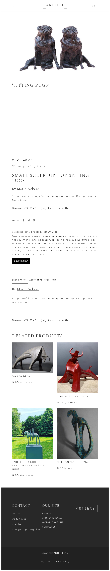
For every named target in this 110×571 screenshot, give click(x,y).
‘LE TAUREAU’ (22, 375)
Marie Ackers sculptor (55, 251)
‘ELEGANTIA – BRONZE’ (73, 461)
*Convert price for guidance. (29, 166)
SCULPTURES (50, 232)
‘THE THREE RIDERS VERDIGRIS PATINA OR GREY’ (28, 465)
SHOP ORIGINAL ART (53, 518)
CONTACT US (49, 527)
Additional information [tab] (43, 280)
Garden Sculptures (50, 247)
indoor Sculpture (75, 247)
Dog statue (34, 244)
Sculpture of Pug (33, 254)
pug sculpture (80, 251)
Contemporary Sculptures (73, 240)
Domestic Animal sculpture (59, 244)
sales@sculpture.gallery (26, 529)
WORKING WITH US (52, 522)
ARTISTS (46, 513)
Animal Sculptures (54, 236)
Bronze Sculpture (43, 240)
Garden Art (30, 247)
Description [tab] (19, 280)
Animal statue (77, 236)
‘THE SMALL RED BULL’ (73, 396)
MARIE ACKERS (33, 232)
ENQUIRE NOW (21, 261)
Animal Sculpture (30, 236)
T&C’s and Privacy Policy (55, 561)
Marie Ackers (28, 189)
